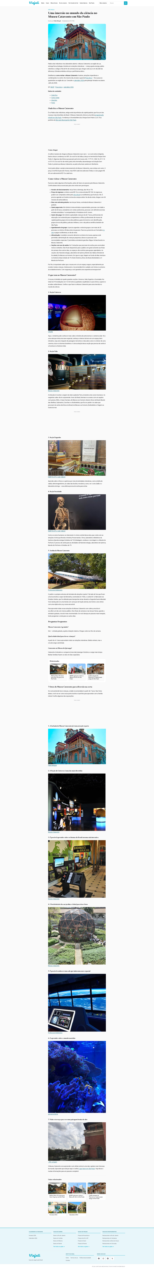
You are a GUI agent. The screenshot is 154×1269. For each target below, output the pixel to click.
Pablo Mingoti (57, 21)
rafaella (50, 332)
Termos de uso (74, 1257)
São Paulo (91, 3)
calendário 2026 (79, 80)
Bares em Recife (57, 1243)
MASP (52, 87)
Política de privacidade (85, 1257)
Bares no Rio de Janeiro (59, 1235)
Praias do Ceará (82, 1240)
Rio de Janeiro (63, 3)
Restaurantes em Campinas (110, 1238)
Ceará (47, 3)
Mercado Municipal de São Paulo (66, 120)
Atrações (54, 100)
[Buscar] (125, 3)
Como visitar (55, 98)
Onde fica (54, 95)
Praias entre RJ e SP (83, 1238)
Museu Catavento (53, 391)
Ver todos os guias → (59, 1246)
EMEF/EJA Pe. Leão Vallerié (56, 477)
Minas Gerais (54, 3)
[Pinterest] (108, 1258)
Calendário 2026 (33, 1238)
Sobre (67, 1257)
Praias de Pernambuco (84, 1235)
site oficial (76, 195)
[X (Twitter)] (112, 1258)
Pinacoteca (88, 78)
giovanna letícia (53, 1114)
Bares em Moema (57, 1240)
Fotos (53, 103)
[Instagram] (103, 1258)
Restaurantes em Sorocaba (109, 1243)
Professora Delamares (55, 590)
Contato (68, 1260)
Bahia (42, 3)
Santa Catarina (83, 3)
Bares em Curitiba (57, 1238)
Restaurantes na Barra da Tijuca (111, 1240)
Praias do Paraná (82, 1243)
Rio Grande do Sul (73, 3)
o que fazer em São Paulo (87, 1168)
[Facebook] (99, 1258)
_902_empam (52, 1162)
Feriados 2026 (32, 1235)
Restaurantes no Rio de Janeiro (110, 1235)
